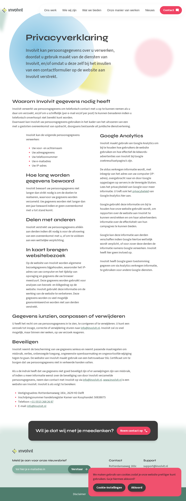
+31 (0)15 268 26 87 (41, 402)
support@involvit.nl (155, 466)
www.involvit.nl (112, 380)
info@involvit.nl (90, 328)
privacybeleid (140, 191)
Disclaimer (79, 494)
